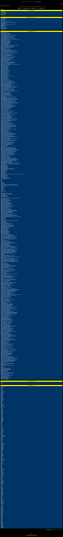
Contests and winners (3, 13)
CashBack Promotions (3, 12)
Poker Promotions (3, 14)
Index (18, 6)
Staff (1, 15)
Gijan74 (2, 440)
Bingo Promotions (3, 11)
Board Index (2, 9)
